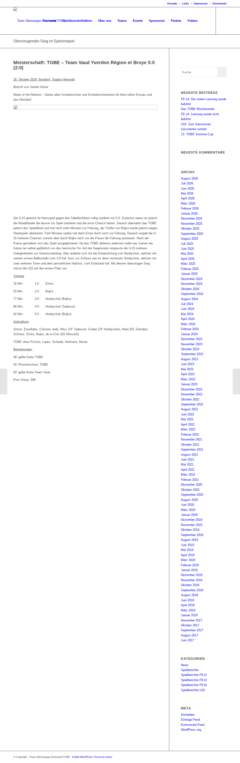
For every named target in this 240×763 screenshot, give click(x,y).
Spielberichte (190, 670)
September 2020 (192, 494)
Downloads (220, 3)
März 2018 (188, 610)
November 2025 (191, 223)
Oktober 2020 (190, 490)
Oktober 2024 (190, 289)
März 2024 (188, 324)
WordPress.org (191, 729)
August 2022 (189, 409)
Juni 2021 (187, 459)
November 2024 (191, 284)
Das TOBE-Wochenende (197, 109)
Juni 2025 (187, 248)
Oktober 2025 (190, 228)
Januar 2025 (189, 273)
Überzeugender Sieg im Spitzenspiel (44, 41)
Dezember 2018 (191, 575)
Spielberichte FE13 (194, 680)
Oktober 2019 (190, 530)
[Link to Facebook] (223, 20)
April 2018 (188, 605)
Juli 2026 (187, 183)
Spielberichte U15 (193, 690)
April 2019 (188, 555)
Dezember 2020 (191, 484)
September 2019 (192, 535)
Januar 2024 (189, 334)
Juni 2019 (187, 545)
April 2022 (188, 424)
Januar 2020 (189, 515)
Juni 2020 (187, 504)
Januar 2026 (189, 213)
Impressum (201, 3)
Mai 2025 (187, 253)
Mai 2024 (187, 314)
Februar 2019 (190, 565)
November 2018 (191, 580)
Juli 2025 (187, 244)
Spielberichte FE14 (194, 685)
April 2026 (188, 198)
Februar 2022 (190, 434)
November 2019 (191, 525)
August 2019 (189, 540)
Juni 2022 (187, 414)
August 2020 (189, 500)
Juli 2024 (187, 304)
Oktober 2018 (190, 585)
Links (185, 3)
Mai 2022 (187, 419)
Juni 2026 (187, 188)
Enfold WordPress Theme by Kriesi (92, 757)
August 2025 (189, 238)
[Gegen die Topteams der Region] (3, 381)
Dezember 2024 (191, 279)
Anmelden (188, 714)
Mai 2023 (187, 369)
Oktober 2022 (190, 399)
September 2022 (192, 404)
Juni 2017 (187, 640)
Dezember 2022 (191, 389)
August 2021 (189, 454)
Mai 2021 (187, 464)
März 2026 (188, 203)
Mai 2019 (187, 550)
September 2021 (192, 449)
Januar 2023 (189, 384)
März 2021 (188, 474)
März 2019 (188, 560)
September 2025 (192, 233)
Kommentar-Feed (192, 724)
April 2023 (188, 374)
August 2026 (189, 178)
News (184, 665)
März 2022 (188, 429)
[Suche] (205, 20)
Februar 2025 (190, 269)
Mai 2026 (187, 193)
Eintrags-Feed (190, 719)
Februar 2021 (190, 479)
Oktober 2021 (190, 444)
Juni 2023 (187, 364)
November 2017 (191, 620)
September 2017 (192, 630)
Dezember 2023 (191, 339)
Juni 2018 (187, 600)
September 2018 (192, 590)
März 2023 (188, 379)
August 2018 (189, 595)
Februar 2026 (190, 208)
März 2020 (188, 510)
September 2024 (192, 294)
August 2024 (189, 299)
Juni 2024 (187, 309)
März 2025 (188, 263)
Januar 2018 (189, 615)
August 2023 (189, 359)
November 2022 (191, 394)
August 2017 (189, 635)
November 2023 (191, 344)
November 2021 (191, 439)
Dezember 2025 (191, 218)
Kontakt (172, 3)
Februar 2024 (190, 329)
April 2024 (188, 319)
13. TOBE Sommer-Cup (197, 134)
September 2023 (192, 354)
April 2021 (188, 469)
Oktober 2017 (190, 625)
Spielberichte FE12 (194, 675)
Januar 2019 (189, 570)
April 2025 (188, 258)
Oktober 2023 (190, 349)
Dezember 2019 (191, 519)
